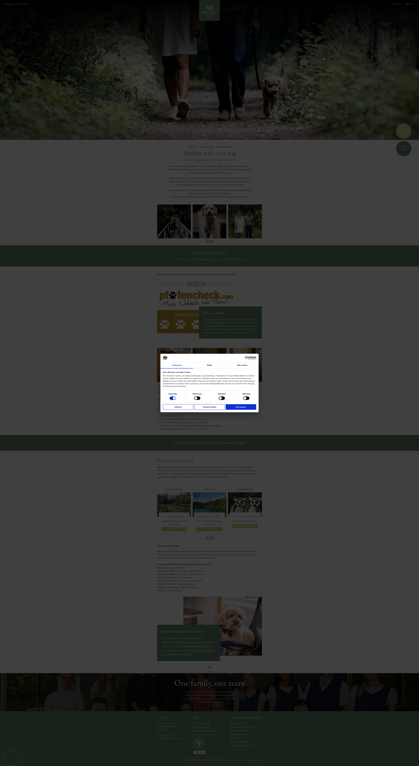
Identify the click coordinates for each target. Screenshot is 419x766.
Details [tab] (209, 365)
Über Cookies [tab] (242, 365)
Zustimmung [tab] (177, 365)
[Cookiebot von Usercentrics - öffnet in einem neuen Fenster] (246, 358)
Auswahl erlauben (209, 407)
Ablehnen (178, 407)
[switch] (197, 398)
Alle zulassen (241, 407)
